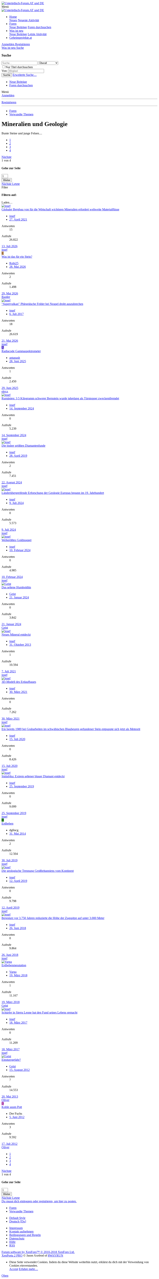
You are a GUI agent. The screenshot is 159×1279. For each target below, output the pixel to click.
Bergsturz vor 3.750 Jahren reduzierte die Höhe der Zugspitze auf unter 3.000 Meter (53, 918)
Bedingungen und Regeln (25, 1235)
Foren (12, 23)
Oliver (5, 1100)
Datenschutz (16, 1238)
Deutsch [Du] (17, 1221)
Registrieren (9, 102)
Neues (13, 20)
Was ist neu (16, 30)
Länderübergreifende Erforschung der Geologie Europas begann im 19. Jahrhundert (53, 492)
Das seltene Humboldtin (16, 587)
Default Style (17, 1218)
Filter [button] (5, 187)
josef (4, 249)
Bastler (6, 297)
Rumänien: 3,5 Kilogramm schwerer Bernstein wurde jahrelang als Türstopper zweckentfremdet (60, 398)
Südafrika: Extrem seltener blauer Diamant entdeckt (33, 776)
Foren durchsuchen (39, 27)
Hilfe (12, 1242)
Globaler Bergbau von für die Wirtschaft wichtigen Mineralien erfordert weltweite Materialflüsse (60, 209)
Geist (5, 627)
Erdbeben (7, 823)
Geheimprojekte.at (20, 37)
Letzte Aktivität (37, 34)
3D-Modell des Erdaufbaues (19, 681)
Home (13, 16)
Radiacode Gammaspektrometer (21, 351)
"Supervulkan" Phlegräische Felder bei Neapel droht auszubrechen (42, 304)
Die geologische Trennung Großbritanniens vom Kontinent (38, 870)
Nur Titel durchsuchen (19, 67)
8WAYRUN (55, 1255)
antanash (14, 357)
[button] (5, 6)
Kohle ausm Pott (12, 1107)
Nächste (6, 157)
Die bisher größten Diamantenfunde (23, 445)
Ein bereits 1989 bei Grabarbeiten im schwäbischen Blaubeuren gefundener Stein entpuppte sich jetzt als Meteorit (71, 729)
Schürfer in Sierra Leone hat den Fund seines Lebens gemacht (39, 1012)
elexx (5, 391)
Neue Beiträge (18, 27)
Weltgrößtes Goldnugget (16, 540)
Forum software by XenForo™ (38, 1252)
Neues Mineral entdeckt (16, 634)
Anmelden (8, 95)
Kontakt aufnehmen (21, 1231)
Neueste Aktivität (28, 20)
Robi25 (13, 263)
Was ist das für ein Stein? (17, 256)
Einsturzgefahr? (11, 1059)
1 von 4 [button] (6, 160)
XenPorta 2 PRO (12, 1255)
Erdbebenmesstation (14, 965)
